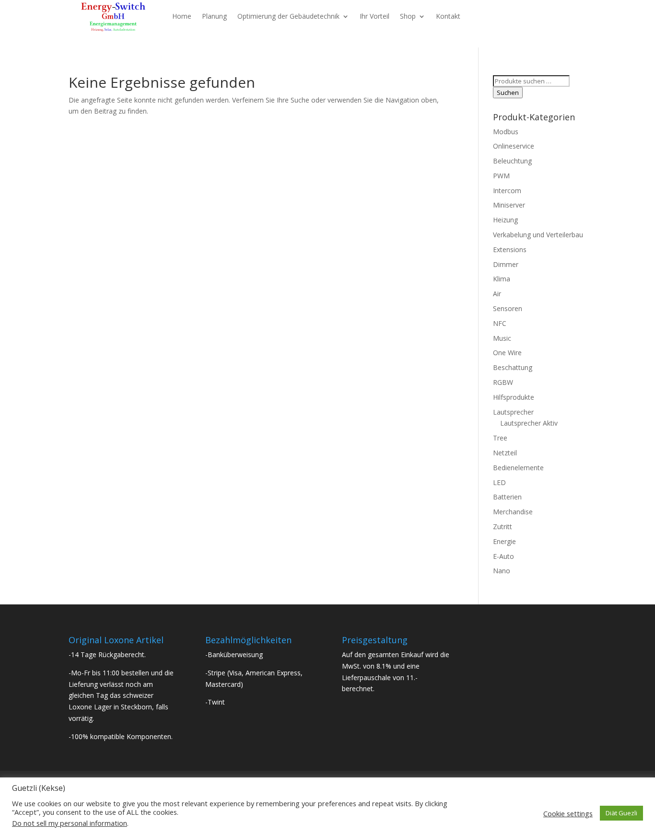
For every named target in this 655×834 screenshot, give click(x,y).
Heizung (505, 219)
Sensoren (507, 308)
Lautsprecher (513, 412)
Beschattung (512, 367)
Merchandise (513, 511)
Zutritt (502, 526)
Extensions (509, 249)
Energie (504, 541)
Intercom (507, 190)
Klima (501, 278)
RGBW (503, 382)
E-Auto (503, 556)
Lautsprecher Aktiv (529, 423)
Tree (500, 437)
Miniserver (509, 204)
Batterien (507, 496)
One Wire (507, 352)
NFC (499, 323)
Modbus (505, 131)
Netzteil (505, 452)
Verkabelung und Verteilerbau (538, 234)
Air (497, 293)
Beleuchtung (512, 160)
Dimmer (505, 264)
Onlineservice (513, 146)
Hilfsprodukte (513, 397)
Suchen (508, 92)
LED (499, 482)
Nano (501, 570)
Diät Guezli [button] (621, 813)
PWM (501, 175)
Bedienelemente (518, 467)
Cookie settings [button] (568, 813)
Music (502, 338)
